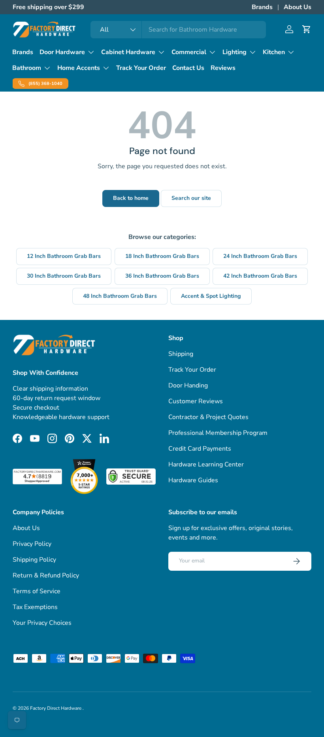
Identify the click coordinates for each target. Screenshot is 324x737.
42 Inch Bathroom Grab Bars (260, 276)
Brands (262, 7)
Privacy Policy (32, 544)
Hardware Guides (193, 480)
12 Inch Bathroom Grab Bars (64, 256)
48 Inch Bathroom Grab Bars (120, 296)
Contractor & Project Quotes (208, 417)
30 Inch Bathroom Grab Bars (64, 276)
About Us (297, 7)
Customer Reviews (195, 401)
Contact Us (188, 68)
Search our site (191, 198)
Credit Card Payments (199, 448)
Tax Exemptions (35, 607)
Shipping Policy (34, 559)
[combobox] (178, 29)
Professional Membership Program (217, 433)
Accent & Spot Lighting (211, 296)
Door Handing (188, 385)
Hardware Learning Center (206, 464)
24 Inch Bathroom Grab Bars (260, 256)
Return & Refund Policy (46, 575)
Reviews (223, 68)
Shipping (180, 354)
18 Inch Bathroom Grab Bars (162, 256)
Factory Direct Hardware (56, 708)
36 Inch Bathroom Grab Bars (162, 276)
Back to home (131, 198)
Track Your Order (141, 68)
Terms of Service (36, 591)
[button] (306, 29)
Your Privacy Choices (42, 623)
